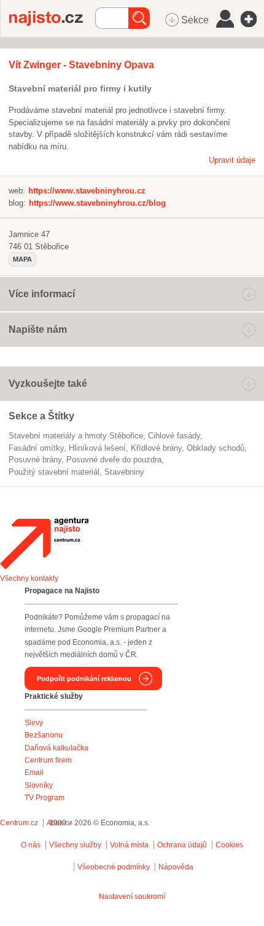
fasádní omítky (36, 448)
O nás (31, 845)
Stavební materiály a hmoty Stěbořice (76, 435)
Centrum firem (48, 760)
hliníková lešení (97, 448)
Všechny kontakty (29, 578)
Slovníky (39, 785)
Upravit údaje (232, 160)
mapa (22, 259)
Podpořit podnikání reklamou (84, 678)
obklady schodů (215, 448)
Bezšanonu (44, 735)
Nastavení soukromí (132, 896)
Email (34, 772)
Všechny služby (76, 845)
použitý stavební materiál (54, 472)
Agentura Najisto (44, 543)
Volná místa (129, 845)
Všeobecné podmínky (113, 867)
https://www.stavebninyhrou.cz (87, 190)
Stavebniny (124, 472)
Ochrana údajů (182, 845)
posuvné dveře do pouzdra (113, 459)
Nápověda (175, 867)
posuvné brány (35, 459)
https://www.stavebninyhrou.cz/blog (97, 203)
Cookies (229, 845)
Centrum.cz (19, 823)
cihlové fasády (174, 435)
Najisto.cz (52, 18)
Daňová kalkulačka (56, 748)
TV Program (44, 797)
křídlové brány (156, 448)
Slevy (34, 722)
